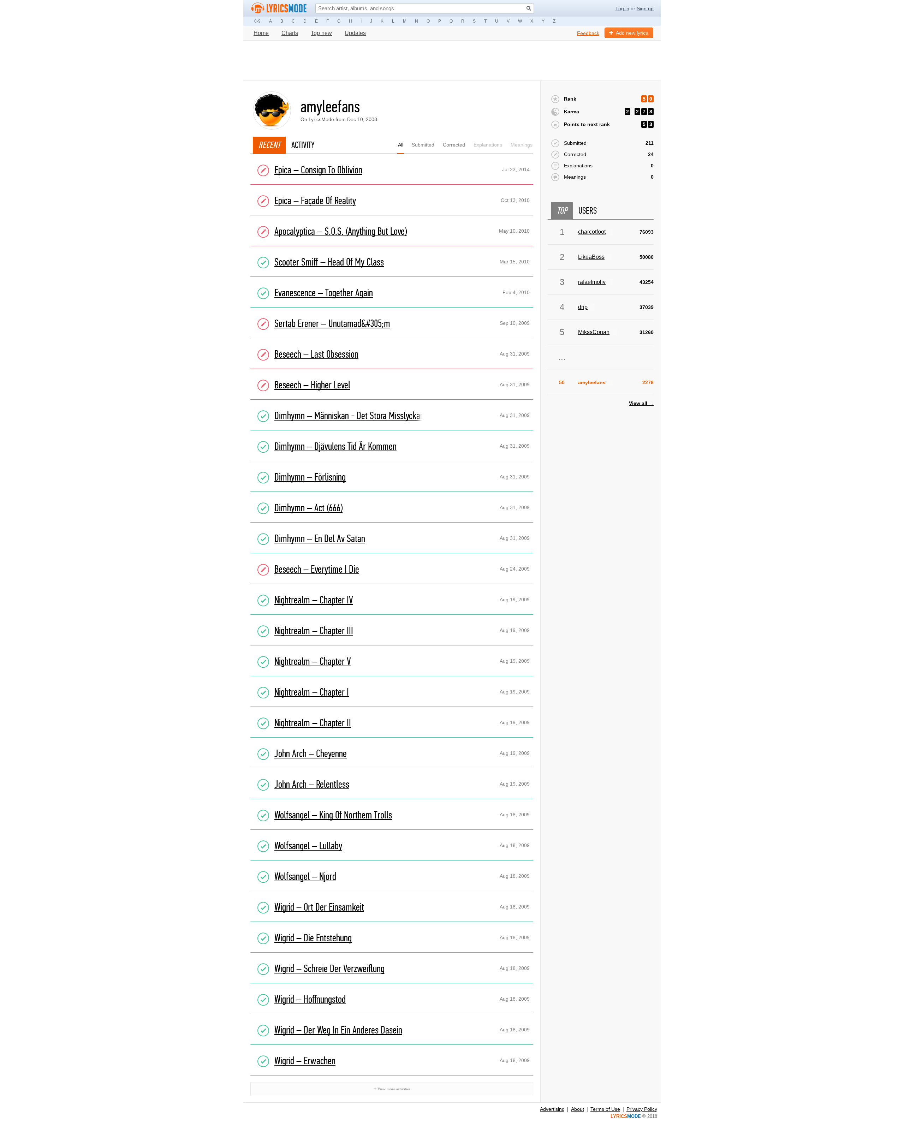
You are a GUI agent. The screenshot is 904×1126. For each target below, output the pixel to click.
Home (261, 33)
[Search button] (529, 8)
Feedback (588, 33)
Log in (622, 8)
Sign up (645, 8)
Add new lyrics (632, 33)
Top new (321, 33)
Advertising (552, 1109)
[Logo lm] (279, 8)
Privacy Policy (641, 1109)
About (577, 1109)
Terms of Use (605, 1109)
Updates (355, 33)
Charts (289, 33)
